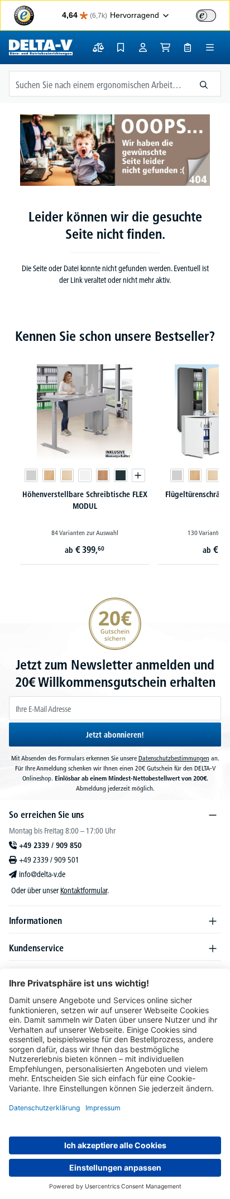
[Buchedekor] (49, 475)
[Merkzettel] (120, 47)
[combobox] (98, 84)
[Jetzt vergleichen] (98, 47)
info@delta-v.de (42, 874)
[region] (115, 449)
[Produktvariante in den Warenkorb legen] (138, 475)
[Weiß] (85, 475)
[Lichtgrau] (31, 475)
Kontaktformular (83, 890)
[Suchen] (204, 84)
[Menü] (210, 47)
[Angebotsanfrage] (187, 47)
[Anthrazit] (120, 475)
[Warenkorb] (165, 47)
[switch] (206, 15)
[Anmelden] (143, 47)
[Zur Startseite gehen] (41, 47)
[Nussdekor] (102, 475)
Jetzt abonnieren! (115, 735)
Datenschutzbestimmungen (173, 758)
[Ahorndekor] (67, 475)
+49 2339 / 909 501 (49, 860)
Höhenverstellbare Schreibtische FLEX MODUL (84, 500)
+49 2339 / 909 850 (50, 845)
